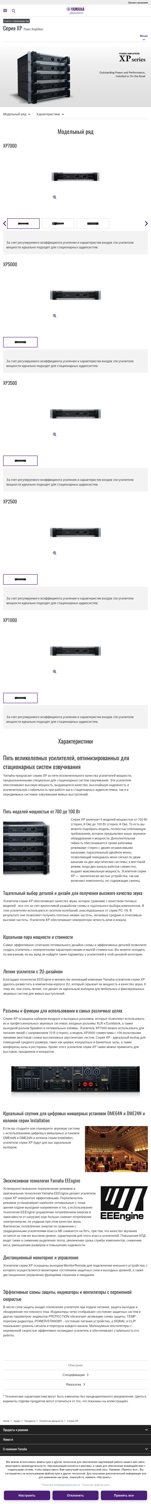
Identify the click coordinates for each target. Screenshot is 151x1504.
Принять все (124, 1495)
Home (6, 1420)
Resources (73, 1384)
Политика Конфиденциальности (61, 1485)
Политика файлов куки (95, 1485)
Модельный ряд (14, 114)
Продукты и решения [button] (15, 1429)
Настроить (26, 1495)
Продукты (29, 1420)
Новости (8, 1439)
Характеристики (48, 114)
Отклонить (75, 1495)
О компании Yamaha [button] (15, 1449)
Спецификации (74, 1374)
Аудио (17, 1420)
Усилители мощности (51, 1420)
